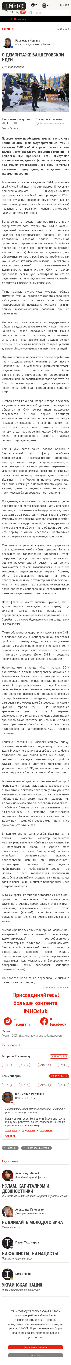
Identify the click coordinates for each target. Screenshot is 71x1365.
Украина (24, 1035)
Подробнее (35, 1355)
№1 (17, 1094)
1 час (7, 1065)
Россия (6, 1035)
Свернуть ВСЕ (59, 1056)
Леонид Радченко (10, 128)
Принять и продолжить (35, 1347)
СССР (15, 1035)
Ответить (10, 1135)
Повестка (19, 19)
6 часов (44, 1065)
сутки (63, 1065)
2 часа (25, 1065)
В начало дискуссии (36, 1148)
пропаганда (38, 1035)
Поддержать (28, 1130)
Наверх (10, 1148)
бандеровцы (54, 1035)
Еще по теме (11, 1045)
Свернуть (11, 1130)
